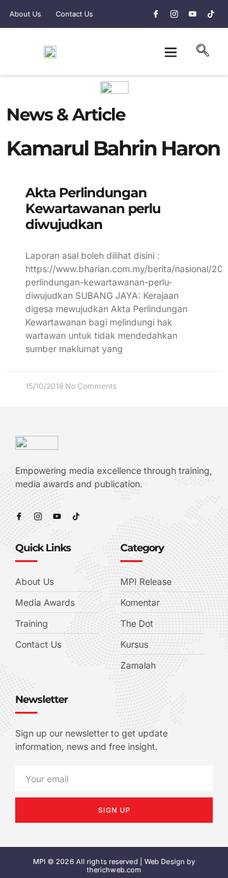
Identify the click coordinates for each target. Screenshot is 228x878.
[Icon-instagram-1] (174, 14)
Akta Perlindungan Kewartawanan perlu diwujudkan (92, 208)
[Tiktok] (210, 14)
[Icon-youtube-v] (192, 14)
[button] (171, 51)
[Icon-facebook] (155, 14)
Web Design (164, 861)
